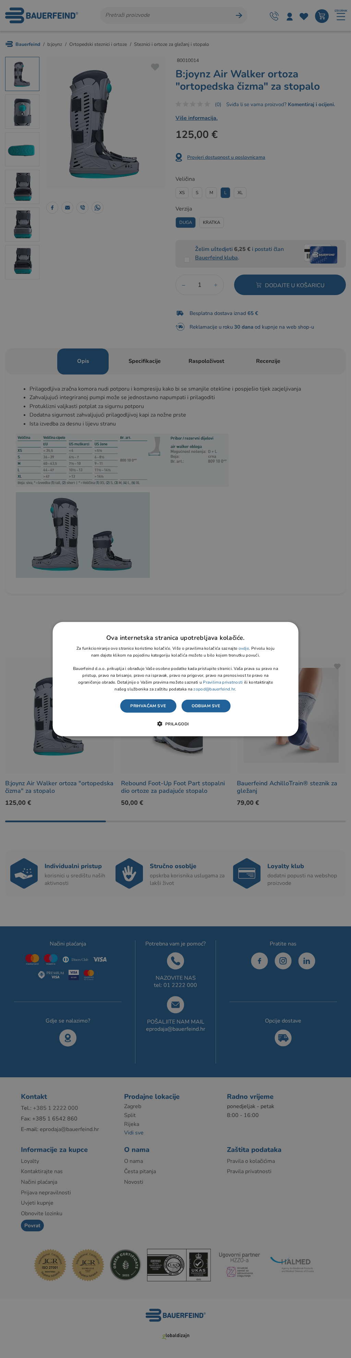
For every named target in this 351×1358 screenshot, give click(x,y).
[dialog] (176, 679)
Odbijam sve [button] (206, 706)
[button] (175, 724)
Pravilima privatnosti (223, 682)
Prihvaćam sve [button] (148, 706)
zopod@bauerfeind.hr (214, 688)
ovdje (244, 648)
